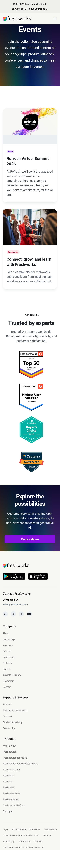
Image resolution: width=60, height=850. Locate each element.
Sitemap (38, 841)
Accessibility (8, 841)
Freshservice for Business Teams (20, 763)
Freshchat (8, 781)
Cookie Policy (50, 829)
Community (9, 728)
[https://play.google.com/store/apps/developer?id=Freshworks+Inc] (14, 577)
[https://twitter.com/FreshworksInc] (13, 614)
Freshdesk (8, 775)
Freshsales (8, 787)
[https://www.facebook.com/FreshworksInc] (21, 614)
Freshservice (9, 751)
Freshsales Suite (11, 793)
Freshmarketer (10, 799)
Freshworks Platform (14, 805)
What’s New (9, 745)
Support (7, 704)
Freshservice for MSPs (15, 757)
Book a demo (30, 539)
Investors (8, 645)
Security (47, 835)
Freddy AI (8, 811)
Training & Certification (15, 710)
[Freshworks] (30, 565)
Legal (5, 829)
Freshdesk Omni (11, 769)
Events (6, 669)
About (6, 633)
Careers (7, 651)
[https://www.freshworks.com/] (17, 18)
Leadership (9, 639)
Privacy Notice (19, 829)
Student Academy (12, 722)
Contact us (9, 599)
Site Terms (35, 829)
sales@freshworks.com (15, 604)
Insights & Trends (12, 674)
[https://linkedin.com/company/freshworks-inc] (5, 614)
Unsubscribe (24, 841)
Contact (7, 686)
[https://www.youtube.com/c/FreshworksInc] (29, 614)
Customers (8, 657)
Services (7, 716)
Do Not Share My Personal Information (21, 835)
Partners (7, 663)
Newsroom (8, 680)
